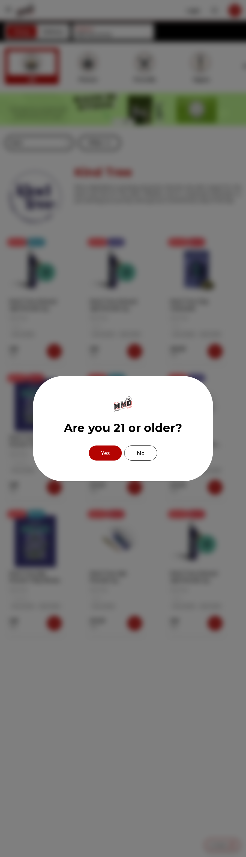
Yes (105, 453)
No (141, 453)
